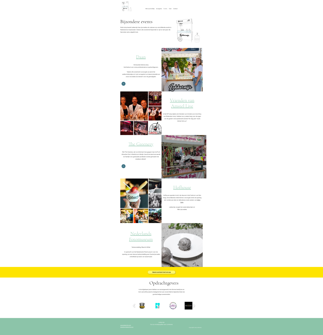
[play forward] (194, 305)
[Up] (123, 84)
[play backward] (134, 305)
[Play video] (184, 157)
